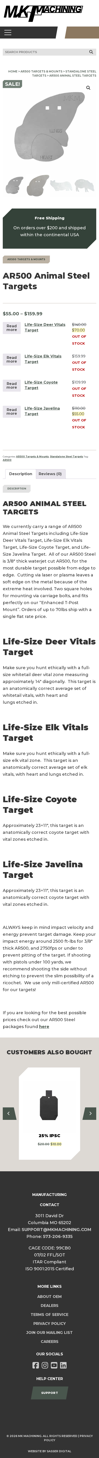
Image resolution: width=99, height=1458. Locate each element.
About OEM (49, 1296)
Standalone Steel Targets (66, 456)
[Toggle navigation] (8, 32)
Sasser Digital (59, 1451)
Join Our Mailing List (49, 1332)
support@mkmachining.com (56, 1229)
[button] (88, 88)
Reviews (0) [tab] (50, 474)
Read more (11, 328)
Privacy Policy (49, 1323)
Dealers (49, 1305)
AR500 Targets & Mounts (41, 71)
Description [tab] (20, 474)
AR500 (7, 460)
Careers (49, 1341)
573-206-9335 (58, 1236)
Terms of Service (49, 1314)
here (44, 1026)
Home (12, 71)
